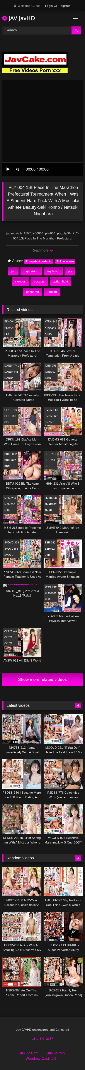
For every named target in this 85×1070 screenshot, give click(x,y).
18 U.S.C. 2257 (42, 1038)
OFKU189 (10, 416)
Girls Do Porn (28, 1053)
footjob (52, 291)
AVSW (8, 643)
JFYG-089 (51, 586)
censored (32, 291)
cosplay (39, 281)
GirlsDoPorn (55, 1053)
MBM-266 (10, 498)
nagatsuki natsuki (39, 261)
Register (64, 5)
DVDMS (49, 422)
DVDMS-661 (52, 410)
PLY (6, 333)
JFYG (48, 599)
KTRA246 (50, 327)
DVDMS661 (52, 416)
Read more (40, 250)
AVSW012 (10, 636)
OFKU (8, 422)
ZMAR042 (51, 504)
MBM (7, 510)
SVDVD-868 (11, 542)
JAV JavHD (21, 18)
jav (13, 271)
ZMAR (48, 510)
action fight (60, 281)
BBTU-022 (10, 454)
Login (49, 5)
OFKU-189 (10, 410)
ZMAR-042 (51, 498)
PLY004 (9, 327)
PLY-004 (9, 321)
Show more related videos (42, 679)
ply (70, 271)
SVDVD (9, 554)
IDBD (48, 377)
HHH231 (50, 460)
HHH (48, 466)
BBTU (7, 466)
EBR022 (50, 548)
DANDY (9, 377)
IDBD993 (50, 371)
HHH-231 (50, 454)
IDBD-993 (50, 365)
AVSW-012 (10, 630)
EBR (47, 554)
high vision (31, 271)
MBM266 (9, 504)
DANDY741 (11, 371)
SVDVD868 (11, 548)
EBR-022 (50, 542)
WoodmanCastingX (41, 1058)
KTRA (48, 333)
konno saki (66, 261)
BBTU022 (10, 460)
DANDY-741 (11, 365)
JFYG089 (50, 592)
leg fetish (53, 271)
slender (20, 281)
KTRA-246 (51, 321)
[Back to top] (71, 1057)
